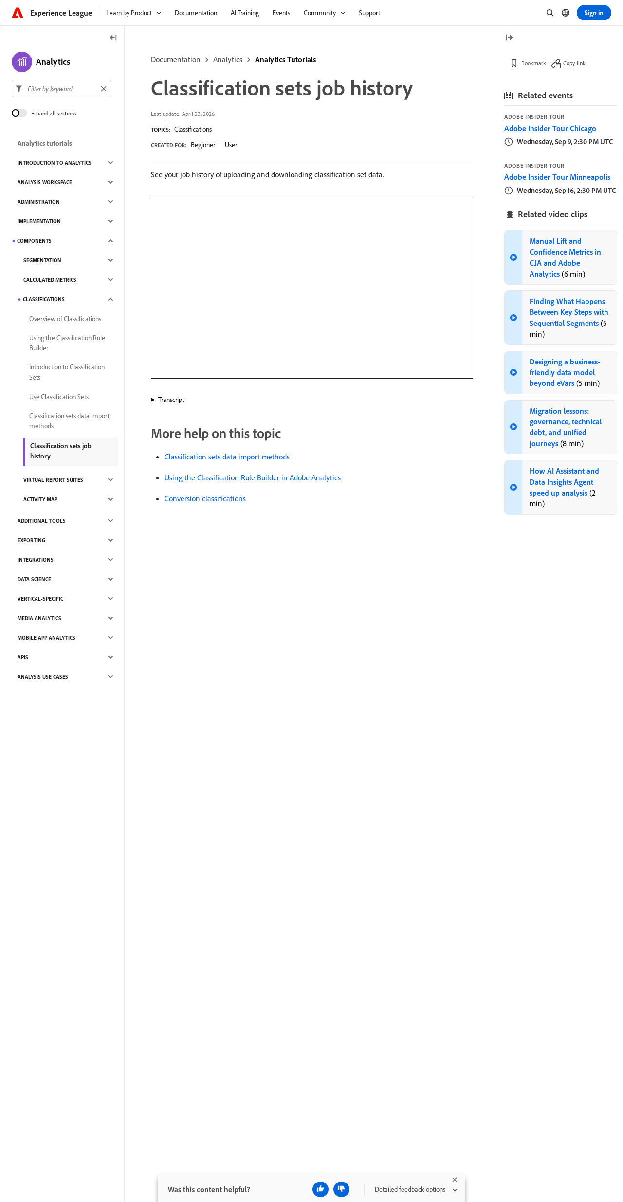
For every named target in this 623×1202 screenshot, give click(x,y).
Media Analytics (39, 618)
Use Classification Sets (59, 396)
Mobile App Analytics (46, 637)
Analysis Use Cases (43, 676)
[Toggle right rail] (509, 38)
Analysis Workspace (45, 182)
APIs (23, 657)
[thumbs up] (320, 1189)
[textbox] (61, 88)
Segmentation (42, 260)
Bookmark (533, 63)
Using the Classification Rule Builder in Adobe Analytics (253, 477)
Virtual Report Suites (53, 480)
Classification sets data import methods (227, 456)
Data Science (34, 579)
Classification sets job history (61, 450)
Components (34, 240)
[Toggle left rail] (113, 38)
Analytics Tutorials (285, 59)
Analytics (227, 59)
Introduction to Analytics (55, 162)
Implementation (39, 221)
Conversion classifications (205, 498)
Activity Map (40, 499)
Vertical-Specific (40, 598)
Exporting (31, 540)
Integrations (36, 559)
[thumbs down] (341, 1189)
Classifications (193, 129)
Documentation (176, 59)
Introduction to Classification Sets (67, 372)
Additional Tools (42, 520)
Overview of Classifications (65, 318)
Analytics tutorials (45, 143)
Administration (39, 201)
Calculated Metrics (49, 279)
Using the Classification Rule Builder (67, 342)
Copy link (574, 63)
